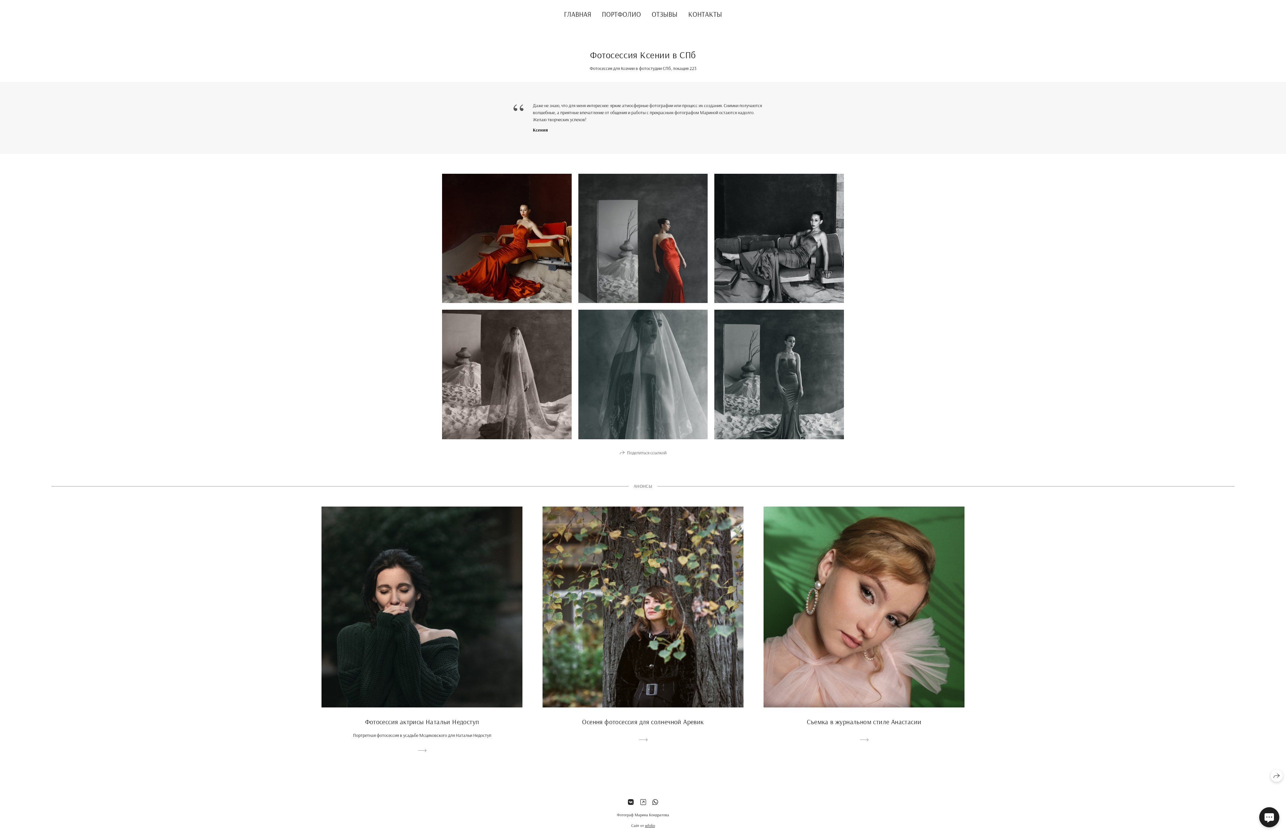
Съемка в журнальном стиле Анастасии (864, 721)
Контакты (705, 14)
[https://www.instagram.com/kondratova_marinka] (643, 802)
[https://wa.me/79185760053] (655, 802)
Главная (577, 14)
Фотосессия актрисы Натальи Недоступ (422, 721)
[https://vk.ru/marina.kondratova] (631, 802)
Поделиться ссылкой (646, 453)
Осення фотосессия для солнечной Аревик (643, 721)
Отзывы (664, 14)
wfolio (650, 825)
